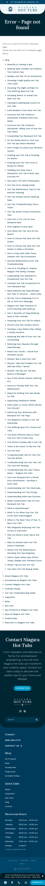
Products (37, 882)
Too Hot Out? (13, 450)
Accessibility (24, 860)
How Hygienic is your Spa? (20, 226)
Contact (8, 806)
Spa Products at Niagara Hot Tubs (21, 610)
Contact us (12, 746)
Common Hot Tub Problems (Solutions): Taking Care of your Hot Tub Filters (24, 128)
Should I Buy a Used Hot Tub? (21, 359)
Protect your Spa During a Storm (23, 325)
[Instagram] (20, 711)
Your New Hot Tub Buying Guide (22, 569)
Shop (7, 601)
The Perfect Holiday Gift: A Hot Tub (24, 442)
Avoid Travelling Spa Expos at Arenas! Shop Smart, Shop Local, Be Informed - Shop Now (22, 876)
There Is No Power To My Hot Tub (23, 446)
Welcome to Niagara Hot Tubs (19, 622)
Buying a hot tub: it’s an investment (24, 76)
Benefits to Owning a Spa (19, 64)
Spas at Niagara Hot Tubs (17, 614)
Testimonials (11, 618)
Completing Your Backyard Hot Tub (24, 136)
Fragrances (10, 772)
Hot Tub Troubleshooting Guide (20, 593)
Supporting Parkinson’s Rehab (21, 400)
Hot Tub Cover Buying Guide (21, 185)
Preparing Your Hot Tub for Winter (23, 320)
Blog (7, 60)
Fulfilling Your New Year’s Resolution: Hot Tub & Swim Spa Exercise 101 (23, 173)
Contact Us (22, 688)
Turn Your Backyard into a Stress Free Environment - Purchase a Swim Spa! (23, 480)
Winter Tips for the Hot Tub (20, 565)
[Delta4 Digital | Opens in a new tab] (22, 869)
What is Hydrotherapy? (18, 508)
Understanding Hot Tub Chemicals (23, 488)
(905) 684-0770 (13, 740)
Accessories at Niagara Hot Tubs (21, 580)
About (7, 789)
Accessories (10, 767)
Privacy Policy (13, 860)
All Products (10, 759)
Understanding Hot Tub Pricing (22, 492)
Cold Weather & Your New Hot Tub (24, 110)
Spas (7, 763)
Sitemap (33, 860)
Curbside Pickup (12, 589)
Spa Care (9, 605)
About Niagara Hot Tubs (16, 576)
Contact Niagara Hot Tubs (17, 584)
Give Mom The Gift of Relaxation (23, 181)
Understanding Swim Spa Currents (23, 496)
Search (22, 864)
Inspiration (10, 597)
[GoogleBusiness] (24, 711)
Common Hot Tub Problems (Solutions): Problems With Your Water (22, 117)
